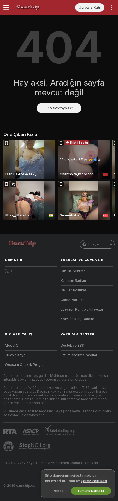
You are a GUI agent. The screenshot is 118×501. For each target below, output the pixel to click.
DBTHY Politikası (74, 290)
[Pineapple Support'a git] (9, 446)
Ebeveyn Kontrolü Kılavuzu (82, 309)
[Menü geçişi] (6, 7)
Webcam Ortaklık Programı (26, 365)
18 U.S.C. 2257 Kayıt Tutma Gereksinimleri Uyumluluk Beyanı (50, 463)
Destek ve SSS (72, 345)
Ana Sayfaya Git (59, 108)
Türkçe (93, 244)
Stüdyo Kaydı (15, 355)
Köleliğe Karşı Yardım (77, 319)
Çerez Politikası (73, 300)
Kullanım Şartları (73, 281)
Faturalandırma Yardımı (79, 355)
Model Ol (12, 345)
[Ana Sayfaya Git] (35, 7)
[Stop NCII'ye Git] (35, 446)
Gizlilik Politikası (73, 271)
